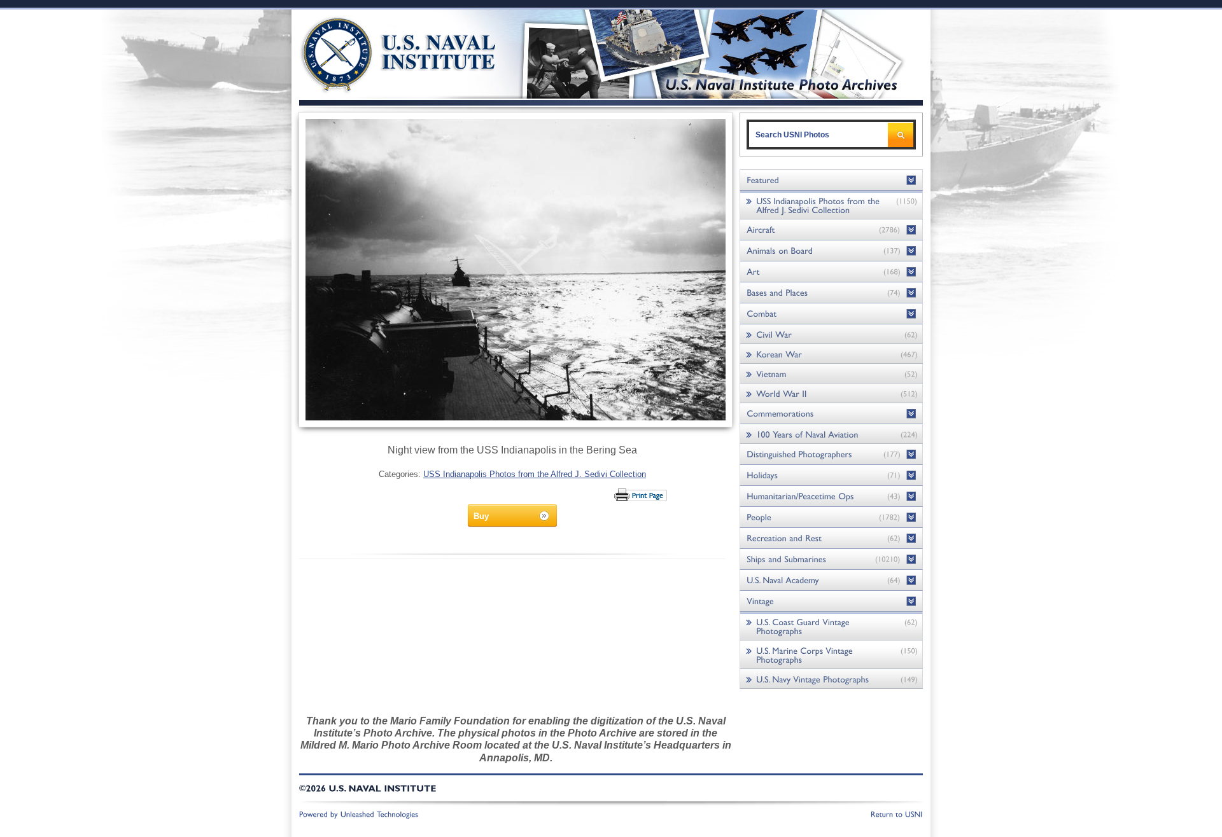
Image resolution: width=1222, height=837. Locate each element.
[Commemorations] (831, 413)
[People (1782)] (831, 517)
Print (641, 495)
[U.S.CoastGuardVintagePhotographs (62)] (831, 626)
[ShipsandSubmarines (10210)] (831, 559)
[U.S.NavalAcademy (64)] (831, 580)
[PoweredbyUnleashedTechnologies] (359, 813)
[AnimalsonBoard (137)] (831, 250)
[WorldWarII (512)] (831, 393)
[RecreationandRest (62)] (831, 538)
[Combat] (831, 313)
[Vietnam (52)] (831, 374)
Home (384, 52)
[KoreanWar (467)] (831, 354)
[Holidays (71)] (831, 475)
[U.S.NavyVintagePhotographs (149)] (831, 679)
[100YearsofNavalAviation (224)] (831, 434)
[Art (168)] (831, 271)
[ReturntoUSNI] (897, 813)
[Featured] (831, 180)
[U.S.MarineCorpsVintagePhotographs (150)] (831, 654)
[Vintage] (831, 601)
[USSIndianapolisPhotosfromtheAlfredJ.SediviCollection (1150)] (831, 205)
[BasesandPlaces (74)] (831, 292)
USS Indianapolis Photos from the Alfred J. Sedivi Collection (534, 474)
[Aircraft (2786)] (831, 229)
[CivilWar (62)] (831, 334)
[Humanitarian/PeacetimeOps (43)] (831, 496)
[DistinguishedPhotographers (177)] (831, 454)
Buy (481, 516)
